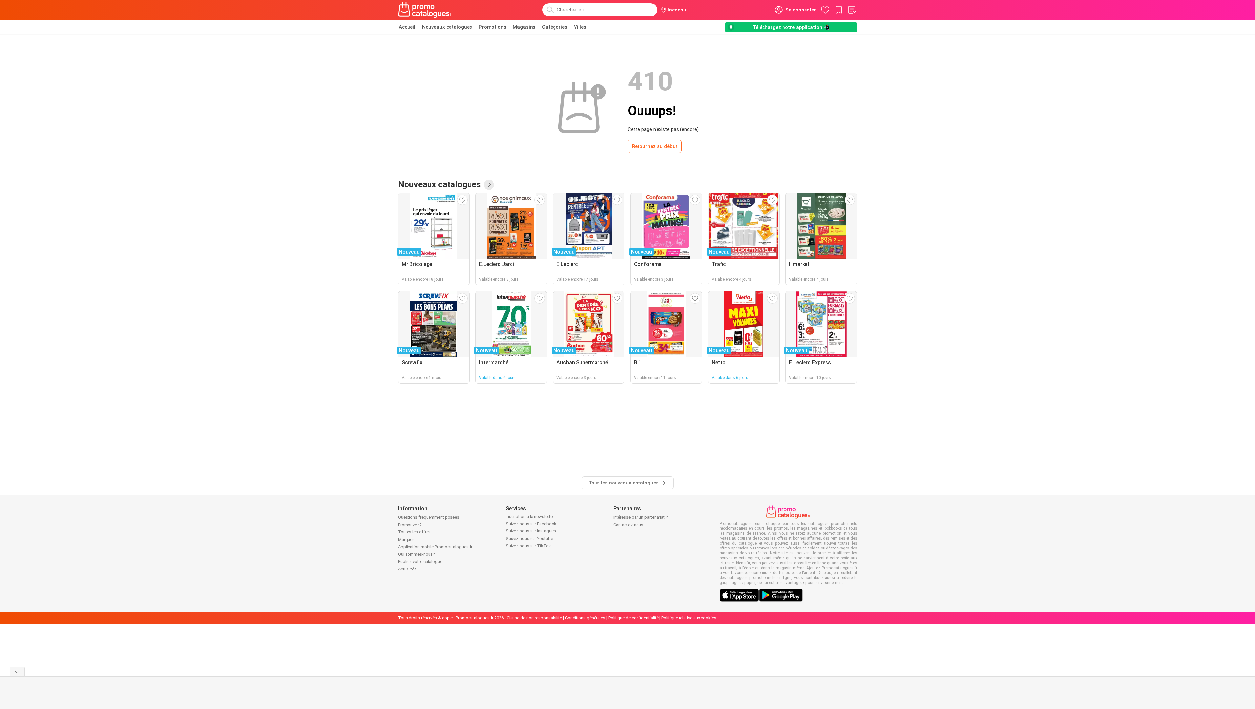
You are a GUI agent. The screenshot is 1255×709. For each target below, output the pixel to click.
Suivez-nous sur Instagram (531, 530)
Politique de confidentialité (633, 617)
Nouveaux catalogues (447, 27)
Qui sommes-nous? (416, 554)
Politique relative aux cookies (688, 617)
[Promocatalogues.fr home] (425, 10)
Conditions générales (585, 617)
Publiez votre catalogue (420, 561)
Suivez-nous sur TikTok (528, 545)
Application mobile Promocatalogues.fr (435, 546)
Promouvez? (410, 524)
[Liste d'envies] (852, 10)
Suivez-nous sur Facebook (531, 523)
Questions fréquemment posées (428, 517)
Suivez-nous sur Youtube (529, 538)
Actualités (407, 569)
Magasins (524, 27)
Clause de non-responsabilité (534, 617)
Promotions (492, 27)
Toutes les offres (414, 531)
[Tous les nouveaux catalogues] (489, 185)
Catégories (554, 27)
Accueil (407, 27)
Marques (406, 539)
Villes (580, 27)
